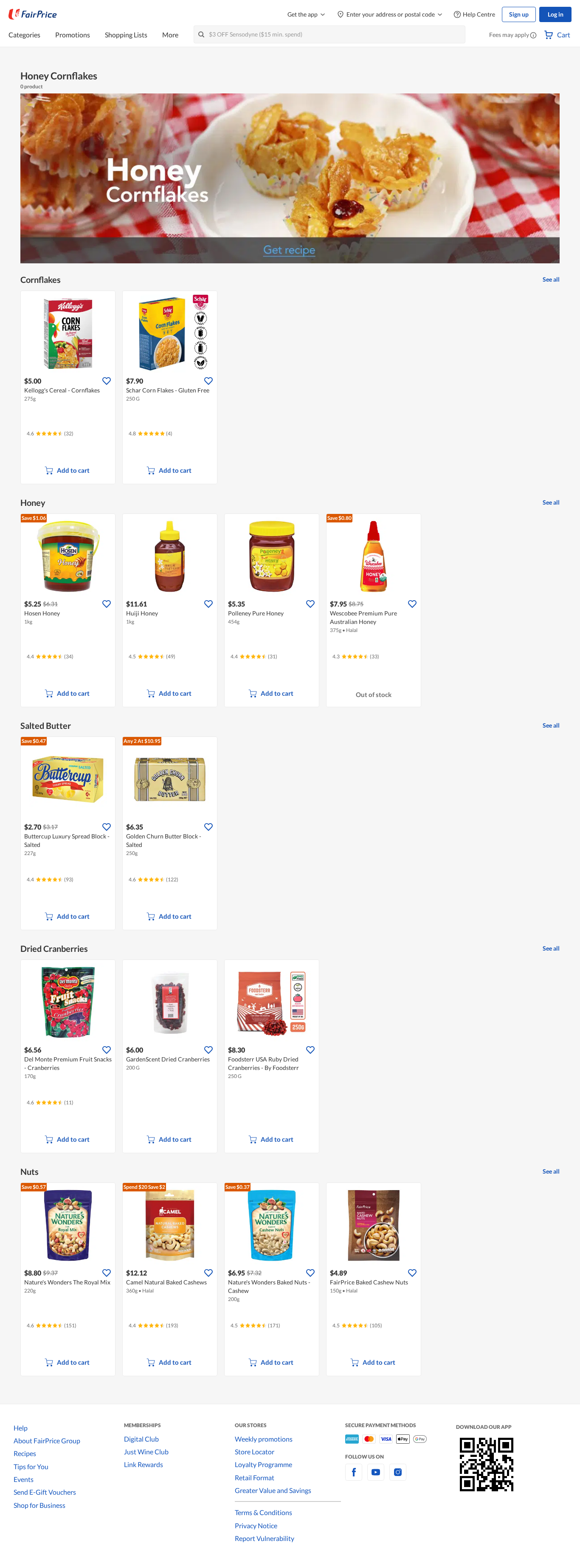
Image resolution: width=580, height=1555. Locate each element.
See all (551, 279)
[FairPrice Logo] (32, 14)
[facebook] (353, 1477)
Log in (555, 14)
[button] (533, 36)
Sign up (519, 14)
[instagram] (397, 1477)
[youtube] (375, 1477)
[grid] (290, 388)
